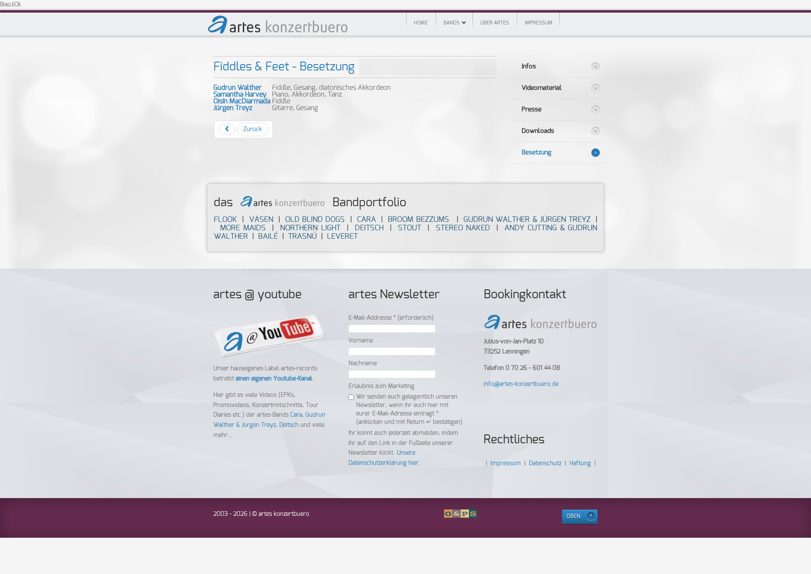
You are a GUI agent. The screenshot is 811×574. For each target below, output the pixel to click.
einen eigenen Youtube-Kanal (274, 379)
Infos (529, 66)
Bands (452, 22)
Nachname (362, 363)
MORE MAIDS (243, 228)
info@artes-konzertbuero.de (521, 384)
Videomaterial (542, 88)
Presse (532, 109)
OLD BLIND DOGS (315, 220)
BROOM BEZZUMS (418, 220)
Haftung (580, 463)
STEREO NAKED (463, 228)
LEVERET (342, 236)
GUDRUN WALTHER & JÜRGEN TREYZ (527, 220)
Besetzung (536, 152)
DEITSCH (369, 228)
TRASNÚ (302, 236)
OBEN (573, 516)
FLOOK (225, 220)
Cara (296, 415)
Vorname (360, 341)
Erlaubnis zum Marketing (381, 386)
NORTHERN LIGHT (310, 228)
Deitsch (289, 425)
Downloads (538, 131)
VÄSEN (261, 220)
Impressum (538, 22)
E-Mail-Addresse (391, 318)
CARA (366, 220)
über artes (494, 22)
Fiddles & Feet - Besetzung (284, 67)
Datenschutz (545, 463)
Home (421, 22)
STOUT (409, 228)
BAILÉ (268, 236)
